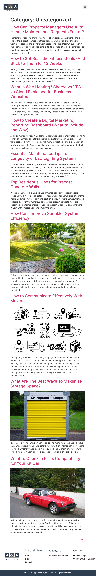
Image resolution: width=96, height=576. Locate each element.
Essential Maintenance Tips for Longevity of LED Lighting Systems (43, 156)
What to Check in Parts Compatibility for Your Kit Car (45, 461)
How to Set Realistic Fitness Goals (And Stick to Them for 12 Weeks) (47, 61)
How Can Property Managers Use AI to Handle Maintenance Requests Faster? (47, 29)
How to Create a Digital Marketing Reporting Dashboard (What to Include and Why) (46, 125)
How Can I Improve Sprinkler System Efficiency (45, 216)
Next (82, 539)
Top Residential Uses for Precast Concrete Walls (41, 184)
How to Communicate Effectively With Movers (46, 298)
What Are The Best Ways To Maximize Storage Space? (46, 383)
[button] (85, 7)
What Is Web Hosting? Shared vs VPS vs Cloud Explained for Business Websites (45, 91)
